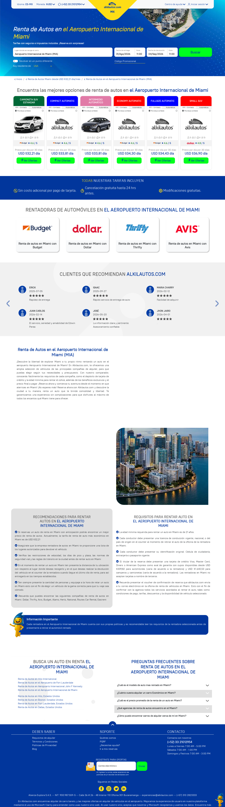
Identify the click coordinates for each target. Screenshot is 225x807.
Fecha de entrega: (123, 50)
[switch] (15, 61)
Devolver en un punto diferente (35, 61)
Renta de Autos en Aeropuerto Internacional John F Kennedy (50, 686)
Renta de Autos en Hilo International (37, 679)
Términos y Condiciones (45, 741)
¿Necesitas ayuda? (110, 745)
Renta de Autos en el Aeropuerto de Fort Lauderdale (45, 682)
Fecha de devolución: (156, 50)
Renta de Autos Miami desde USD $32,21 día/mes (53, 79)
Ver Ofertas (30, 160)
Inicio (19, 79)
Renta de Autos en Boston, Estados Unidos (40, 700)
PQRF (103, 741)
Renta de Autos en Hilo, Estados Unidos (39, 696)
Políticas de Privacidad (44, 745)
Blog (34, 749)
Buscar (196, 52)
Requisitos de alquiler (43, 738)
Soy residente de (22, 66)
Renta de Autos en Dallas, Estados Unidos (40, 707)
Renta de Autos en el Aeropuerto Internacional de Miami (47, 690)
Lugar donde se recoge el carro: (27, 50)
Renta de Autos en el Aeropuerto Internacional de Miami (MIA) (118, 79)
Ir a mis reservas (109, 749)
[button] (25, 4)
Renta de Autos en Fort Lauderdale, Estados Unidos (45, 703)
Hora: (138, 50)
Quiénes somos (108, 738)
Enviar (142, 766)
